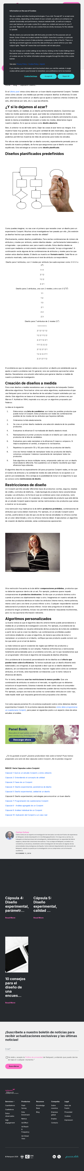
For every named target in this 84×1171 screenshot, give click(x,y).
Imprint (42, 64)
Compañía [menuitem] (55, 1101)
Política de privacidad (34, 1057)
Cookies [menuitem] (68, 1116)
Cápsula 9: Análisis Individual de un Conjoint (23, 810)
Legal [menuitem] (67, 1101)
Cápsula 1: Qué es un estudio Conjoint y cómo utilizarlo (28, 773)
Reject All (66, 76)
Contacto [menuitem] (54, 1123)
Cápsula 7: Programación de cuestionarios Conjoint (26, 801)
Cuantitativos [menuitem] (10, 1105)
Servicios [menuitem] (9, 1101)
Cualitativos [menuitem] (9, 1109)
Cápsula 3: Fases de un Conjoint (18, 782)
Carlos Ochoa (22, 832)
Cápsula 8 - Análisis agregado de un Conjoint (24, 805)
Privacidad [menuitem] (68, 1112)
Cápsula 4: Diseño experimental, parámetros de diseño (28, 787)
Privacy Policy (22, 64)
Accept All (48, 76)
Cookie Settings (30, 76)
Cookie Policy (33, 64)
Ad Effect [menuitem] (24, 1123)
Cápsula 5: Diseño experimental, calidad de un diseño (27, 791)
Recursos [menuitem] (40, 1101)
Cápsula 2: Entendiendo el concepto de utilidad (25, 777)
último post (14, 92)
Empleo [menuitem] (54, 1119)
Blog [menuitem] (37, 1112)
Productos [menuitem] (25, 1101)
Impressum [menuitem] (69, 1120)
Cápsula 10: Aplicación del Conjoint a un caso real (26, 815)
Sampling (10, 865)
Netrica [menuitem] (24, 1119)
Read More (10, 918)
